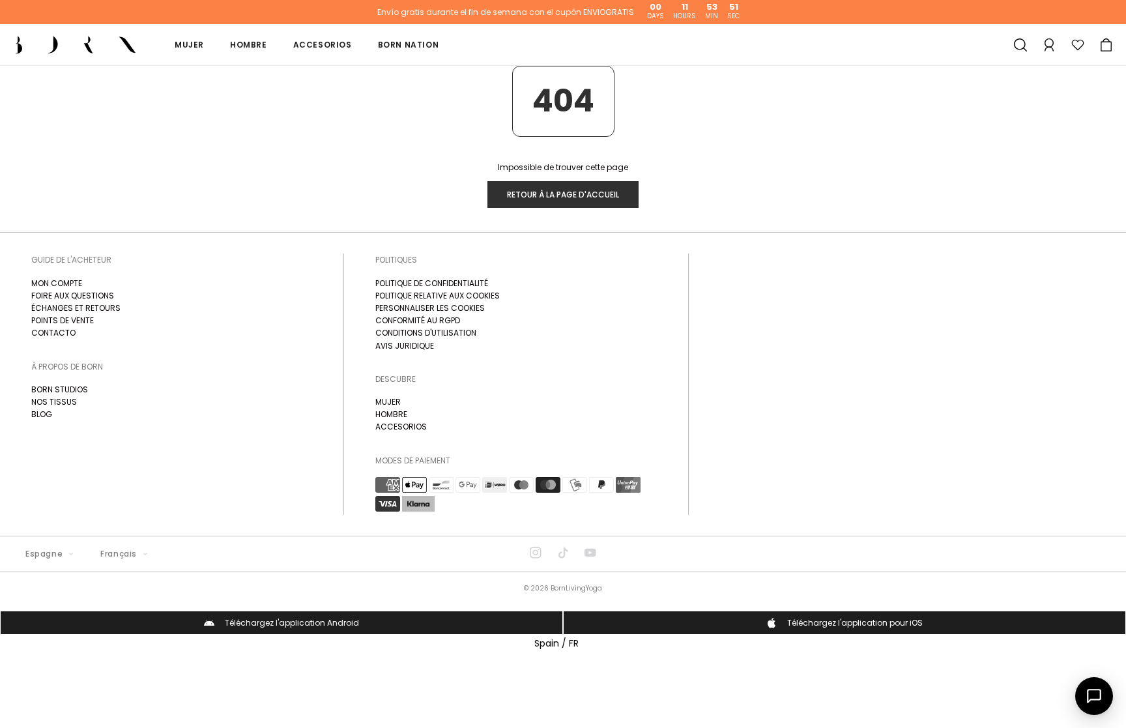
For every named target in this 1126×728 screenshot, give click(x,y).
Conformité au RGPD (417, 320)
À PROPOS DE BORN (67, 366)
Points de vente (62, 320)
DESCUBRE (395, 379)
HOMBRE (391, 414)
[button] (1106, 45)
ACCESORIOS (401, 426)
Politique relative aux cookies (437, 295)
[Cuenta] (1049, 45)
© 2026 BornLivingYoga (563, 588)
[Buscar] (1020, 45)
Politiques (396, 259)
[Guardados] (1077, 45)
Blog (41, 414)
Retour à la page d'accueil (563, 194)
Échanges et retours (76, 307)
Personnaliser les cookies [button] (430, 307)
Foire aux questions (72, 295)
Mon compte (56, 283)
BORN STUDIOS (59, 389)
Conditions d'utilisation (425, 332)
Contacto (53, 332)
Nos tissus (54, 401)
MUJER (388, 401)
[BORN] (76, 44)
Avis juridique (404, 345)
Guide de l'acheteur (71, 259)
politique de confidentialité (431, 283)
